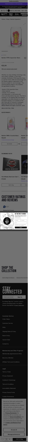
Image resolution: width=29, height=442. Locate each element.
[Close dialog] (26, 213)
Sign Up (21, 227)
